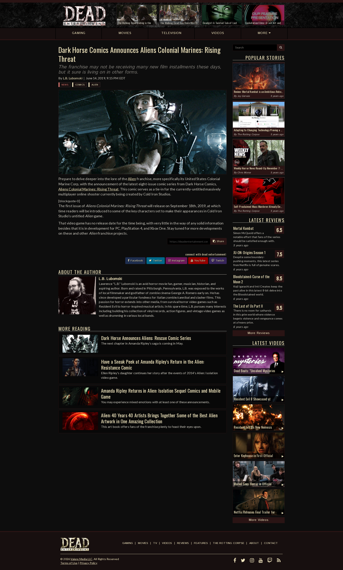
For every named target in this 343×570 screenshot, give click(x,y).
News (65, 84)
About (254, 543)
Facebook (136, 261)
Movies (143, 543)
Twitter (157, 261)
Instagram (178, 261)
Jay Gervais (243, 96)
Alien (95, 84)
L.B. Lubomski (73, 78)
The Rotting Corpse (248, 134)
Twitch (219, 261)
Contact (271, 543)
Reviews (183, 543)
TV (155, 543)
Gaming (127, 543)
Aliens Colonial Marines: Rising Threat (88, 189)
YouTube (199, 261)
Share (220, 241)
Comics (80, 84)
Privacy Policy (88, 563)
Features (201, 543)
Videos (167, 543)
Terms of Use (68, 563)
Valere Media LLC (81, 559)
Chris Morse (244, 172)
